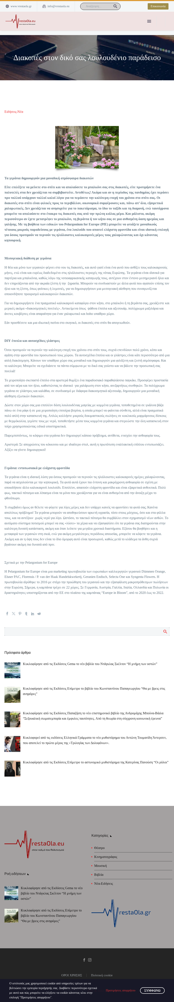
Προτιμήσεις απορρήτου (120, 990)
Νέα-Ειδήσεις (103, 883)
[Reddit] (39, 613)
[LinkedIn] (32, 613)
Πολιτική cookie (102, 975)
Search (165, 631)
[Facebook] (7, 613)
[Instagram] (89, 960)
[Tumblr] (26, 613)
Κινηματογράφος (105, 857)
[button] (115, 6)
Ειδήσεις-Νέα (13, 111)
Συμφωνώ (152, 990)
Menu (149, 21)
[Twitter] (13, 613)
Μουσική (100, 866)
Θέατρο (99, 848)
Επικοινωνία (158, 6)
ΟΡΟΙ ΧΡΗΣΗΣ (71, 975)
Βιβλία (98, 874)
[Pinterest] (20, 613)
